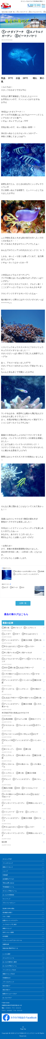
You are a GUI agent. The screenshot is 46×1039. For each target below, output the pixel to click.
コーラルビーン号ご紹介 (10, 924)
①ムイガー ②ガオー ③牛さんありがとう (20, 634)
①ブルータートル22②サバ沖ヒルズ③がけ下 (20, 734)
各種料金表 (6, 944)
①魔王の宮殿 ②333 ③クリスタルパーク (20, 788)
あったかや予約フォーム (10, 966)
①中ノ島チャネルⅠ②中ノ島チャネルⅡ (17, 652)
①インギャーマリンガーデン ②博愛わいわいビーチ (22, 804)
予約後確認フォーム (8, 887)
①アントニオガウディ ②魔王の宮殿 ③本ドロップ (21, 819)
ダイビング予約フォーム (10, 891)
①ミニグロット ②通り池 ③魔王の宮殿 (19, 773)
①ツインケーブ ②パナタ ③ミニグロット (20, 812)
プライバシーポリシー (9, 903)
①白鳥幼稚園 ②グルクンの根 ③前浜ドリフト (21, 719)
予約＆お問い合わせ (8, 883)
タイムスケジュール (8, 958)
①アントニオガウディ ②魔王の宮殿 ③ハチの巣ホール (21, 705)
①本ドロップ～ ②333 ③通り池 (16, 749)
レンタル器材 (6, 954)
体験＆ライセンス (8, 867)
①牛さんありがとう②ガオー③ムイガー (18, 646)
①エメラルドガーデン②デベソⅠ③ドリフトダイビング (22, 660)
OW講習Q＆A (6, 978)
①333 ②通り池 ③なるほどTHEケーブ (18, 668)
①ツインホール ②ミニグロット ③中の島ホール (21, 690)
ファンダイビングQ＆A (9, 970)
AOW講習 (5, 936)
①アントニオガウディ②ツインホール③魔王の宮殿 (21, 681)
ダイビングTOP (7, 859)
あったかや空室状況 (8, 895)
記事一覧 (23, 603)
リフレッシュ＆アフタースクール (12, 940)
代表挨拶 (5, 875)
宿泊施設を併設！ (8, 912)
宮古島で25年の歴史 (8, 908)
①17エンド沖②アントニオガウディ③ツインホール (21, 741)
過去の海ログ (6, 990)
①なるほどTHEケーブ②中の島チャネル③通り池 (21, 698)
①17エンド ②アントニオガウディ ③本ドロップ (21, 780)
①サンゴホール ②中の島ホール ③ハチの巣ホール (21, 765)
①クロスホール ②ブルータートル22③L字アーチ (21, 726)
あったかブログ (7, 997)
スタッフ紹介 (6, 916)
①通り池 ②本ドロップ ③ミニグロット (19, 628)
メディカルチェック (8, 982)
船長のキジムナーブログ (10, 994)
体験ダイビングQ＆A (9, 974)
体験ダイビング (7, 928)
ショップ (5, 871)
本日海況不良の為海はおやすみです (15, 713)
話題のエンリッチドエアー (10, 920)
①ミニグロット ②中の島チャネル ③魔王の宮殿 (21, 756)
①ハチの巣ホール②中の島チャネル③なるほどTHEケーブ (21, 795)
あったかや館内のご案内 (10, 962)
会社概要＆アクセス (8, 879)
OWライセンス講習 (8, 932)
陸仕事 (4, 842)
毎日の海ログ (6, 986)
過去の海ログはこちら (15, 614)
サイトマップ (6, 899)
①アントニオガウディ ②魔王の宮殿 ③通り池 (21, 640)
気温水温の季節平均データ (10, 948)
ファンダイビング (8, 863)
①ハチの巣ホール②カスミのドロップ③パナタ (21, 674)
